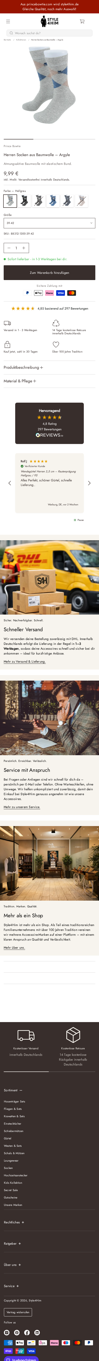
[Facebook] (27, 1333)
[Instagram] (7, 1333)
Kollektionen (21, 39)
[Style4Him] (49, 21)
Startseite (7, 39)
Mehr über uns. (14, 947)
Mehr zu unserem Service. (22, 807)
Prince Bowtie (12, 146)
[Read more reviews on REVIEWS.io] (49, 435)
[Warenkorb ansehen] (82, 21)
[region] (49, 483)
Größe (8, 215)
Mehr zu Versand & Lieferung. (25, 661)
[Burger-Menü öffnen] (8, 21)
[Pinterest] (17, 1333)
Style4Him (35, 1300)
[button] (82, 21)
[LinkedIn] (37, 1333)
